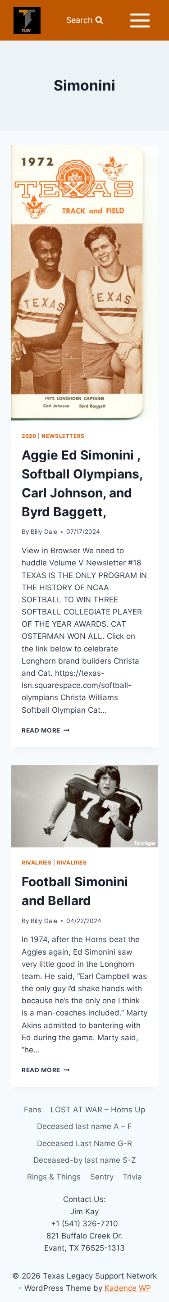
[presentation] (84, 283)
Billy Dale (44, 531)
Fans (32, 1109)
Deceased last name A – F (84, 1126)
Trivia (132, 1176)
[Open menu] (139, 20)
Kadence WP (128, 1288)
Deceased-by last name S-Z (84, 1160)
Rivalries (36, 862)
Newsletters (63, 435)
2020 (29, 435)
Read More (46, 730)
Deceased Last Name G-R (84, 1143)
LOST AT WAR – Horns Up (97, 1109)
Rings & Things (54, 1176)
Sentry (102, 1176)
